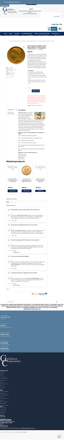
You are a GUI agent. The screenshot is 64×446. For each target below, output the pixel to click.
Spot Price (2, 385)
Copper (36, 33)
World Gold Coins (16, 41)
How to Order (2, 376)
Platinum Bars (3, 418)
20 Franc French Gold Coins (31, 41)
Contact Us (2, 373)
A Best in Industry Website (22, 432)
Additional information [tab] (11, 113)
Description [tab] (11, 109)
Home (10, 41)
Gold (5, 33)
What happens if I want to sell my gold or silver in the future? (25, 209)
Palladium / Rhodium (27, 33)
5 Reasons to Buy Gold (4, 405)
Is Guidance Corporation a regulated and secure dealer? (24, 272)
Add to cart (36, 90)
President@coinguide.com (32, 309)
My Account (58, 10)
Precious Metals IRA (4, 378)
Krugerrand (2, 396)
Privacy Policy (3, 387)
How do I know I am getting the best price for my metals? (24, 224)
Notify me (40, 190)
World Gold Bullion (44, 33)
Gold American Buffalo (4, 394)
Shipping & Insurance (4, 383)
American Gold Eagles (4, 391)
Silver (10, 33)
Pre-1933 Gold (55, 33)
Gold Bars (2, 400)
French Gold (22, 41)
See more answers (16, 252)
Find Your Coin (3, 380)
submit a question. (10, 421)
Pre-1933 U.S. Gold (3, 398)
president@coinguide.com (26, 428)
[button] (24, 47)
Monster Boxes (3, 411)
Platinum (17, 33)
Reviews (1, 389)
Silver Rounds (2, 412)
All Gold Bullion (3, 403)
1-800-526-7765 (6, 423)
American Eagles (3, 407)
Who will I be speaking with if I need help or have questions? (25, 240)
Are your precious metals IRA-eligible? (20, 256)
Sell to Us (2, 382)
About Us (2, 375)
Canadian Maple (3, 393)
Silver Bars (2, 414)
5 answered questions (31, 49)
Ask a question (40, 49)
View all (7, 289)
